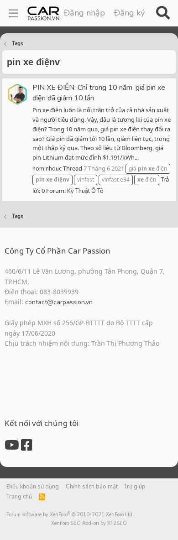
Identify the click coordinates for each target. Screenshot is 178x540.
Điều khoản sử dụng (32, 487)
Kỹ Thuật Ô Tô (85, 191)
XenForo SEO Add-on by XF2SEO (89, 523)
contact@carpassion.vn (59, 302)
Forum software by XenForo (70, 514)
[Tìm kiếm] (162, 13)
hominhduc (47, 169)
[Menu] (13, 13)
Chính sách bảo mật (92, 487)
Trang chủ (19, 497)
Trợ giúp (135, 487)
